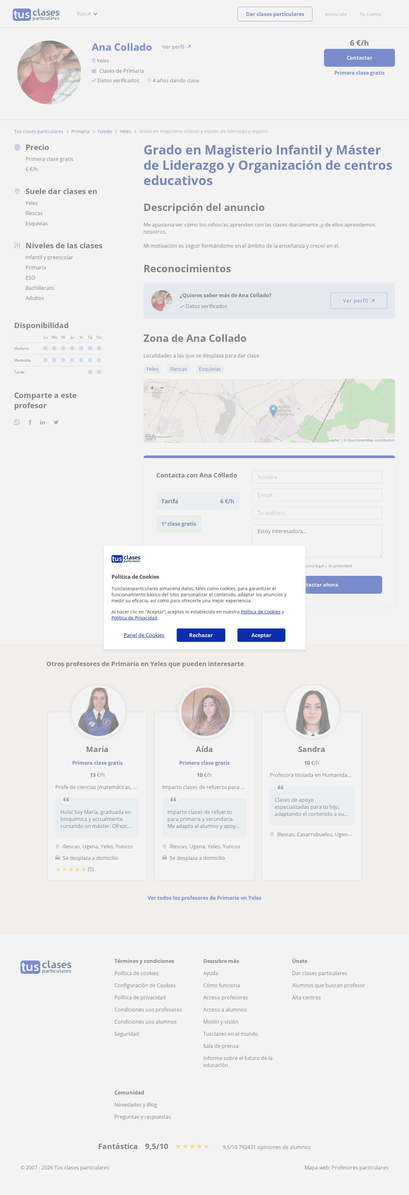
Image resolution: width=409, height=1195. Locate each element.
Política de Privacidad (134, 618)
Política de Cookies (261, 612)
